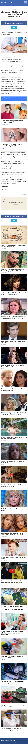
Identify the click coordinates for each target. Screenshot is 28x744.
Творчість (16, 742)
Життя (3, 742)
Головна (14, 9)
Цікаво (9, 742)
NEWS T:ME (6, 2)
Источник (24, 194)
